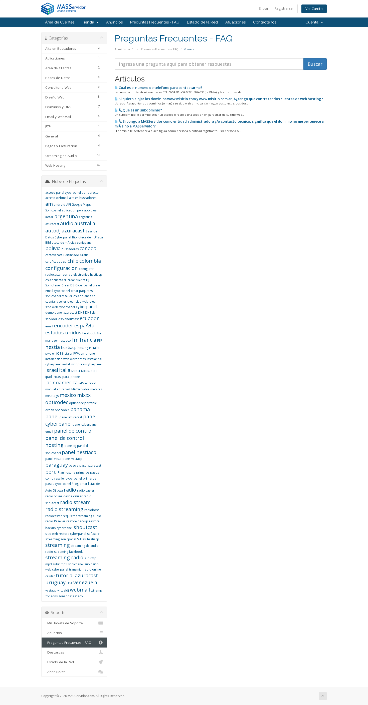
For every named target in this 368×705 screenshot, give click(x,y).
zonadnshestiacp (71, 596)
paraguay (56, 464)
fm (75, 339)
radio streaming (64, 509)
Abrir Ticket (55, 672)
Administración (125, 49)
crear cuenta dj (56, 280)
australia (84, 223)
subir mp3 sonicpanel (68, 564)
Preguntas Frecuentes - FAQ (154, 22)
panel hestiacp (79, 452)
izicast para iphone (66, 377)
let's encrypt (87, 383)
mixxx (84, 395)
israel (51, 370)
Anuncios (114, 22)
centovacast (53, 255)
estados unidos (63, 332)
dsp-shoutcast (68, 319)
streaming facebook (68, 552)
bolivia (53, 248)
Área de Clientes (59, 22)
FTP (99, 340)
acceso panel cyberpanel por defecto (72, 192)
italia (64, 370)
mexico (68, 395)
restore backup (77, 521)
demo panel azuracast (61, 312)
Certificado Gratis (75, 255)
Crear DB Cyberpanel (77, 285)
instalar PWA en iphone (78, 353)
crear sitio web (77, 301)
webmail (80, 589)
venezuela (85, 582)
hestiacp (69, 347)
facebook (89, 333)
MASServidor (80, 389)
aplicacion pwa (72, 210)
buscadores (70, 249)
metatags (52, 396)
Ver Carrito (314, 8)
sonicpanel (68, 539)
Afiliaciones (235, 22)
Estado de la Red (202, 22)
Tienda (89, 22)
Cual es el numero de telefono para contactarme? (160, 87)
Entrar (263, 8)
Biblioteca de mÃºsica (87, 237)
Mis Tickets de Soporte (64, 623)
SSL (79, 539)
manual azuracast (57, 389)
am (49, 203)
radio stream (75, 502)
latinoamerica (61, 382)
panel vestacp (72, 459)
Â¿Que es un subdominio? (140, 110)
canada (88, 248)
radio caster (85, 490)
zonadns (51, 596)
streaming (57, 545)
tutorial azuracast (77, 575)
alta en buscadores (82, 198)
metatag (96, 389)
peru (51, 471)
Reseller (59, 521)
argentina (66, 216)
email (49, 326)
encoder (63, 325)
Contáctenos (264, 22)
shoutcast (85, 527)
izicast (75, 371)
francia (88, 339)
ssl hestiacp (91, 539)
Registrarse (283, 8)
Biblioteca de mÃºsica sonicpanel (68, 242)
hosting (83, 348)
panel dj (70, 446)
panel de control (73, 430)
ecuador (89, 318)
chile (73, 260)
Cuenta (312, 22)
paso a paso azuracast (85, 465)
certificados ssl (56, 261)
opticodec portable (83, 403)
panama (80, 409)
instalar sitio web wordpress (65, 359)
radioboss (91, 510)
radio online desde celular (64, 496)
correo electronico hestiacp (82, 274)
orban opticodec (57, 410)
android (59, 204)
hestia (52, 347)
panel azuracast (71, 417)
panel (52, 416)
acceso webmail (56, 198)
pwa (60, 490)
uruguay (55, 582)
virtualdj (63, 590)
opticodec (56, 402)
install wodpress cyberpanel (82, 364)
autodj (53, 230)
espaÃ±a (84, 325)
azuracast (73, 230)
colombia (90, 260)
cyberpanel (86, 306)
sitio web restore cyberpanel (65, 534)
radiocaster (53, 516)
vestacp (50, 590)
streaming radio (64, 557)
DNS (81, 312)
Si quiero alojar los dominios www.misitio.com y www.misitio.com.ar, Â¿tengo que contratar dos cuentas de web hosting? (220, 99)
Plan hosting (66, 472)
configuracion (61, 268)
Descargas (54, 652)
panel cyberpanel (70, 420)
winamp (96, 590)
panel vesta (53, 459)
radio (70, 489)
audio (66, 223)
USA (69, 583)
